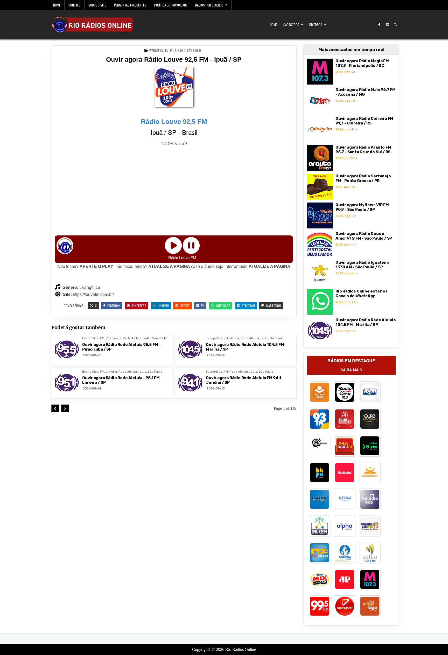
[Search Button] (395, 24)
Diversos (315, 24)
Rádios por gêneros (209, 5)
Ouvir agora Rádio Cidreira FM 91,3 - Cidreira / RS (364, 121)
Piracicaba (113, 338)
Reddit (185, 305)
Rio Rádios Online (240, 649)
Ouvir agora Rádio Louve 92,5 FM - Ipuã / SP (174, 59)
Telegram (248, 305)
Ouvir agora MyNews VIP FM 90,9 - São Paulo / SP (362, 207)
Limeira (111, 371)
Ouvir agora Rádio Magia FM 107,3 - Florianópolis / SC (362, 63)
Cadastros (291, 24)
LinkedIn (163, 305)
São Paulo (194, 50)
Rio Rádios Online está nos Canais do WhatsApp (361, 293)
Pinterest (138, 305)
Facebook (113, 305)
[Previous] (55, 408)
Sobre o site (97, 5)
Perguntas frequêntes (130, 5)
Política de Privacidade (170, 5)
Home (56, 5)
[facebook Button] (379, 24)
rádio (181, 50)
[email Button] (387, 24)
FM (167, 50)
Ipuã (173, 50)
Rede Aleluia (132, 338)
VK (202, 305)
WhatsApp (222, 305)
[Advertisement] (174, 192)
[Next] (65, 408)
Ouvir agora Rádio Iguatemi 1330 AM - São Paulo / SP (362, 264)
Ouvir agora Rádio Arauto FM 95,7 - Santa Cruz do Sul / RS (363, 149)
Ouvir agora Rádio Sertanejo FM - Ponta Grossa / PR (363, 178)
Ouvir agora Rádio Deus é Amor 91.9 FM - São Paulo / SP (363, 236)
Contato (74, 5)
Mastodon (273, 305)
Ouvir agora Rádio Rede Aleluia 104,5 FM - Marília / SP (365, 322)
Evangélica (156, 50)
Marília (234, 338)
